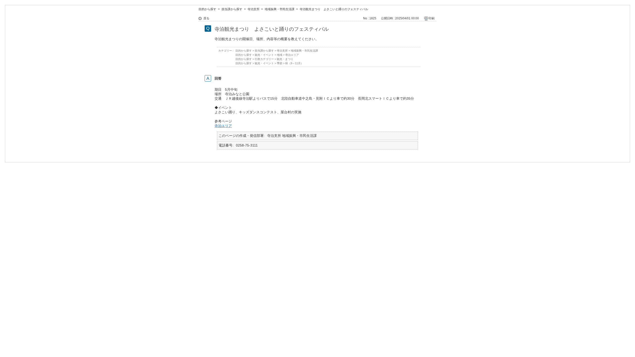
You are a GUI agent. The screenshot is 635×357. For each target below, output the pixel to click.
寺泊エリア (292, 54)
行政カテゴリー (264, 59)
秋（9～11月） (294, 63)
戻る (206, 18)
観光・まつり (285, 59)
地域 (279, 54)
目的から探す (207, 9)
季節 (279, 63)
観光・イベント (264, 54)
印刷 (432, 18)
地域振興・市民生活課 (279, 9)
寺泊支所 (253, 9)
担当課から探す (232, 9)
